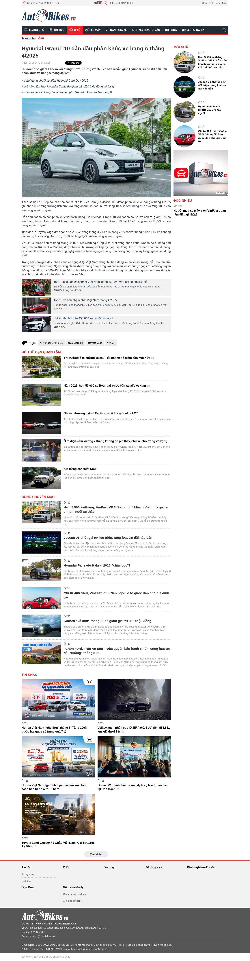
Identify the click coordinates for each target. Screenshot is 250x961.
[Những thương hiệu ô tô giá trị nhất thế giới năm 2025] (41, 423)
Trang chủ (36, 29)
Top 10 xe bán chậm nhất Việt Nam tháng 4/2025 (85, 300)
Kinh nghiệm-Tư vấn (146, 29)
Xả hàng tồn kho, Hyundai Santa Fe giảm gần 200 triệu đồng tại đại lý (69, 86)
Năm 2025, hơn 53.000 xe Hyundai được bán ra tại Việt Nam (105, 385)
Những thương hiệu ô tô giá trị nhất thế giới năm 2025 (101, 413)
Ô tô (77, 29)
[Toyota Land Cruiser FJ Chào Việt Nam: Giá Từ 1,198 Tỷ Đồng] (58, 814)
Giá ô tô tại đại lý (72, 900)
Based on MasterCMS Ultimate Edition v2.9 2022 (46, 957)
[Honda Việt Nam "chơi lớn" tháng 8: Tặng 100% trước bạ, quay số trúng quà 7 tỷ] (58, 699)
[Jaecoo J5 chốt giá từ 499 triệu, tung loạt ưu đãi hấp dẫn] (41, 542)
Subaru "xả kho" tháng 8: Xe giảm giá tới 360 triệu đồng (107, 621)
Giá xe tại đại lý (193, 29)
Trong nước (28, 874)
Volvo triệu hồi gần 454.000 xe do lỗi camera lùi (84, 318)
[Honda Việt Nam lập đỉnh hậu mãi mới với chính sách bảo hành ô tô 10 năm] (58, 756)
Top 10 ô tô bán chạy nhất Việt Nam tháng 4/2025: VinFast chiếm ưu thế (100, 281)
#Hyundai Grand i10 (51, 342)
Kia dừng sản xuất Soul (80, 468)
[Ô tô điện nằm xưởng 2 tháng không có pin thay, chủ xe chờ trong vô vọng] (41, 450)
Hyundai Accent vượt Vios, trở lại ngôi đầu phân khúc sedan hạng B (68, 92)
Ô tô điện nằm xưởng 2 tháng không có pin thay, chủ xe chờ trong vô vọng (115, 441)
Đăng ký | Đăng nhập (214, 2)
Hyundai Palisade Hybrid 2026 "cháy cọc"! (97, 565)
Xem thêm (96, 854)
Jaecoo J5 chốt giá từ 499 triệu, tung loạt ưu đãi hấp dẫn (108, 537)
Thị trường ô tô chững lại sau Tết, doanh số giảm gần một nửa (107, 357)
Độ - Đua (171, 29)
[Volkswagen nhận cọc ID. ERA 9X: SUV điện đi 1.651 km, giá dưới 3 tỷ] (134, 699)
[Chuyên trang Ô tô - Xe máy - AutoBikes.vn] (49, 15)
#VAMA (111, 342)
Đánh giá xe (118, 29)
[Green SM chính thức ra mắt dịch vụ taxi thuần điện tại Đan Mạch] (134, 756)
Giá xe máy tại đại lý (74, 894)
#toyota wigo (95, 342)
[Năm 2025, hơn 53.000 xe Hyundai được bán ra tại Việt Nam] (41, 395)
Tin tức (59, 29)
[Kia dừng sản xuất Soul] (41, 478)
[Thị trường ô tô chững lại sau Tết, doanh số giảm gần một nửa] (41, 367)
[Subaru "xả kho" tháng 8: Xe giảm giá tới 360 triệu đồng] (41, 626)
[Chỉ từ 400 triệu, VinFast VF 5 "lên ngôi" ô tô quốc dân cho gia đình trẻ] (41, 598)
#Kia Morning (75, 342)
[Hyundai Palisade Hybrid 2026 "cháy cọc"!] (41, 570)
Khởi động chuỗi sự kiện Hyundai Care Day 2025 (56, 80)
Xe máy (96, 29)
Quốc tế (26, 880)
